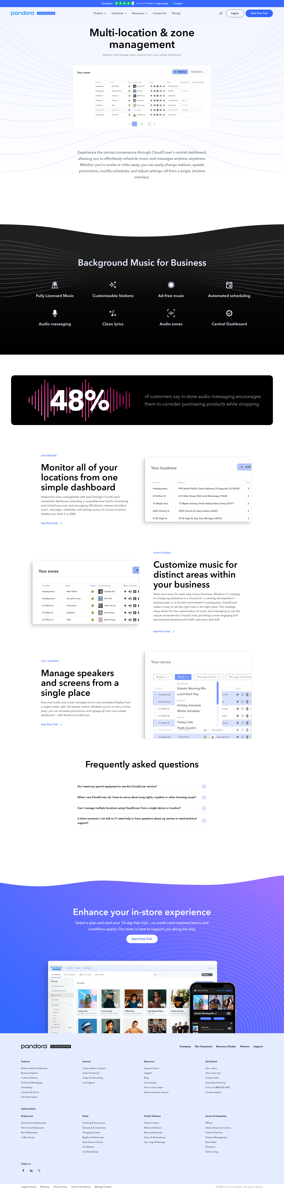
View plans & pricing (215, 1082)
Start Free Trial (259, 13)
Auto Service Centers (93, 1142)
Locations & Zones (30, 1092)
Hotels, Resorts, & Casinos (218, 1127)
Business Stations (29, 1073)
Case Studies (150, 1082)
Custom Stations (29, 1077)
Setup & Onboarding (93, 1077)
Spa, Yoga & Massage (154, 1142)
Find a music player (153, 1087)
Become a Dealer (226, 1046)
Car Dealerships (90, 1151)
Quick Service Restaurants (33, 1123)
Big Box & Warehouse (93, 1137)
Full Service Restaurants (32, 1127)
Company (185, 1046)
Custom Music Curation (94, 1068)
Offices (208, 1123)
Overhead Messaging (31, 1082)
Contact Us (159, 13)
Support (258, 1046)
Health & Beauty (152, 1116)
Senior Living (211, 1151)
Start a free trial (213, 1073)
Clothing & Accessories (94, 1123)
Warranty (45, 1186)
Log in (235, 13)
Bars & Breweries (29, 1132)
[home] (33, 13)
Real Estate (210, 1142)
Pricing (176, 13)
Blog (146, 1077)
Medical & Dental (152, 1127)
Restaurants (27, 1116)
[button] (100, 13)
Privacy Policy (60, 1186)
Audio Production (91, 1073)
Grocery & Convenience (94, 1127)
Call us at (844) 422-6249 (217, 1087)
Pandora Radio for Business (34, 1068)
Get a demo (211, 1068)
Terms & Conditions (81, 1186)
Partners (244, 1046)
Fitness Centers (151, 1123)
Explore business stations (156, 1092)
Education (210, 1147)
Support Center (151, 1068)
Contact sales (212, 1077)
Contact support (213, 1092)
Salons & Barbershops (154, 1137)
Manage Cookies (103, 1186)
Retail (85, 1116)
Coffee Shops (27, 1137)
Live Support (89, 1082)
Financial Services (214, 1132)
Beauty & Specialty (153, 1132)
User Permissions (29, 1097)
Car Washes (88, 1147)
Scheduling (26, 1087)
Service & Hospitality (216, 1116)
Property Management (216, 1137)
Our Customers (203, 1046)
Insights (148, 1073)
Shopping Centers (91, 1132)
